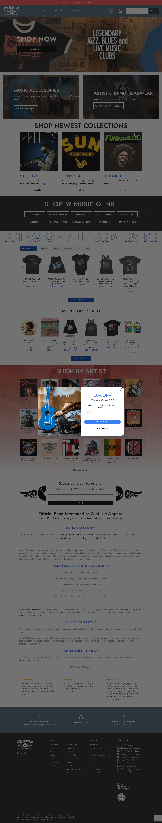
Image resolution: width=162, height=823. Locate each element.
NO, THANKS (102, 428)
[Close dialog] (121, 389)
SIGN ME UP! (102, 422)
